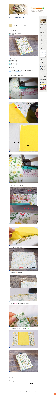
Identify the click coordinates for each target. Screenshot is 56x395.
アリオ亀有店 (42, 78)
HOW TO (42, 61)
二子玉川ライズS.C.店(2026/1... (18, 14)
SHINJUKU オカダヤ (43, 69)
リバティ (14, 70)
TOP (9, 14)
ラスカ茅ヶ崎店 (42, 82)
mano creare (13, 14)
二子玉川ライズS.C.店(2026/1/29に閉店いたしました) (43, 77)
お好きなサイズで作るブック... (27, 14)
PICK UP (42, 62)
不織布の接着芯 (26, 70)
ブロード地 (16, 70)
